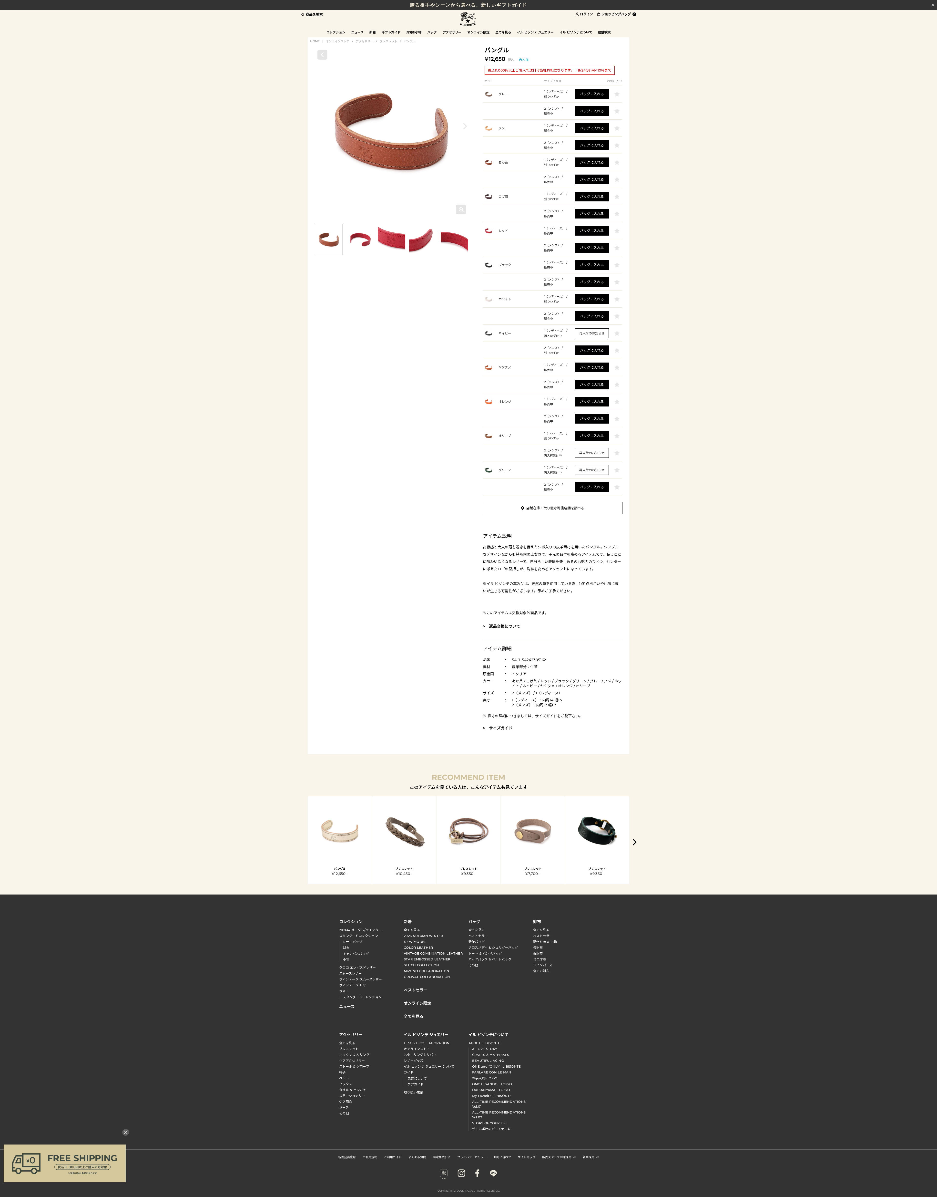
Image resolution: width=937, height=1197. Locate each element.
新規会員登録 (347, 1157)
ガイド (409, 1072)
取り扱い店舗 (413, 1092)
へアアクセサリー (352, 1060)
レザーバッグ (352, 942)
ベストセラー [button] (415, 989)
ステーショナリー (352, 1096)
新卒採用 (588, 1157)
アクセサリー (364, 41)
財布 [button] (537, 921)
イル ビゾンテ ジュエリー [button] (535, 32)
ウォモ (344, 991)
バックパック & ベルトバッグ (489, 959)
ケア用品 (345, 1101)
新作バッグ (476, 942)
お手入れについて (485, 1078)
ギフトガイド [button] (391, 32)
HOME (315, 41)
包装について (417, 1078)
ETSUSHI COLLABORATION (426, 1043)
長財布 (538, 947)
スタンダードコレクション (358, 936)
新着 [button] (372, 32)
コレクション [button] (335, 32)
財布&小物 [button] (414, 32)
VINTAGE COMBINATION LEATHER (433, 953)
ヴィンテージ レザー (354, 985)
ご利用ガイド (393, 1157)
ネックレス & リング (354, 1055)
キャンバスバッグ (356, 954)
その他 (473, 965)
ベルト (344, 1078)
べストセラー (543, 936)
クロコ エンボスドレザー (357, 967)
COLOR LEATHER (418, 947)
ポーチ (344, 1107)
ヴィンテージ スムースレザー (360, 979)
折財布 (538, 953)
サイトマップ (526, 1157)
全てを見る (412, 930)
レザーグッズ (413, 1060)
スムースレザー (350, 973)
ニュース (357, 32)
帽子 (342, 1072)
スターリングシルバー (420, 1055)
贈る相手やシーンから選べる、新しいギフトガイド (468, 5)
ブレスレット (388, 41)
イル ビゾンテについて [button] (576, 32)
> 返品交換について (501, 626)
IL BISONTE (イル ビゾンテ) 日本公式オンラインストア (468, 19)
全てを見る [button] (503, 32)
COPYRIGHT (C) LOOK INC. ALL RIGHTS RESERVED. (469, 1190)
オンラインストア (337, 41)
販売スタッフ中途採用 (556, 1157)
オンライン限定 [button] (478, 32)
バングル (409, 41)
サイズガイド (546, 716)
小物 (346, 959)
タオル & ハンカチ (352, 1090)
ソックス (345, 1084)
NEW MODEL (415, 942)
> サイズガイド (497, 728)
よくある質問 (417, 1157)
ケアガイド (415, 1084)
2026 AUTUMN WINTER (423, 936)
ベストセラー (478, 936)
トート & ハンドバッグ (485, 953)
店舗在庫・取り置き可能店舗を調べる (555, 508)
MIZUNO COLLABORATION (426, 971)
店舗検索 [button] (604, 32)
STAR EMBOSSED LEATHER (427, 959)
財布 (346, 948)
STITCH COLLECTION (421, 965)
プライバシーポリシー (472, 1157)
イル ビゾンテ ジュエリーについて (429, 1066)
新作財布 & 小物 (545, 942)
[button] (465, 126)
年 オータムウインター (360, 930)
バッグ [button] (432, 32)
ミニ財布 (539, 959)
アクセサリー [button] (452, 32)
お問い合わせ (502, 1157)
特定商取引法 (441, 1157)
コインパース (542, 965)
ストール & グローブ (354, 1066)
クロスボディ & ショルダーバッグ (493, 947)
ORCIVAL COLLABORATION (427, 977)
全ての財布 (541, 971)
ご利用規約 (370, 1157)
